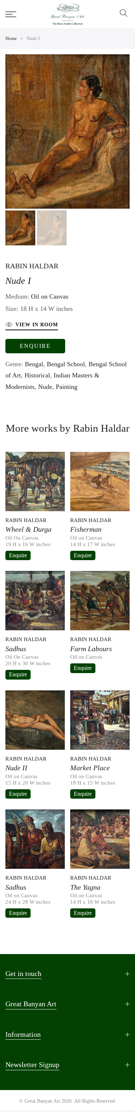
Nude (45, 386)
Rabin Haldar (31, 266)
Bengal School (66, 364)
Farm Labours (91, 649)
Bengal (34, 364)
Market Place (90, 768)
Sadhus (15, 649)
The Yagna (85, 887)
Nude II (16, 768)
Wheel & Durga (28, 529)
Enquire (35, 346)
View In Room (36, 324)
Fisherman (86, 529)
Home (11, 38)
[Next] (119, 131)
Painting (66, 386)
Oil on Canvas (49, 296)
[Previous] (16, 131)
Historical (37, 375)
